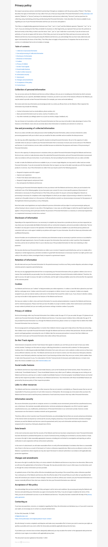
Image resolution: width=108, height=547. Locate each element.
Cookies (19, 61)
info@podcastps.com (21, 516)
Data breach (20, 77)
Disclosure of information (24, 56)
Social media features (23, 69)
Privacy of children (22, 64)
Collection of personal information (27, 51)
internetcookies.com (44, 360)
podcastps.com (88, 13)
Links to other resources (24, 72)
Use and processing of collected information (30, 53)
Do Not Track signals (23, 66)
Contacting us (21, 85)
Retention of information (24, 58)
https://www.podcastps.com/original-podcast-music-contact (33, 518)
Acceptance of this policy (24, 82)
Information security (23, 74)
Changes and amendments (25, 80)
